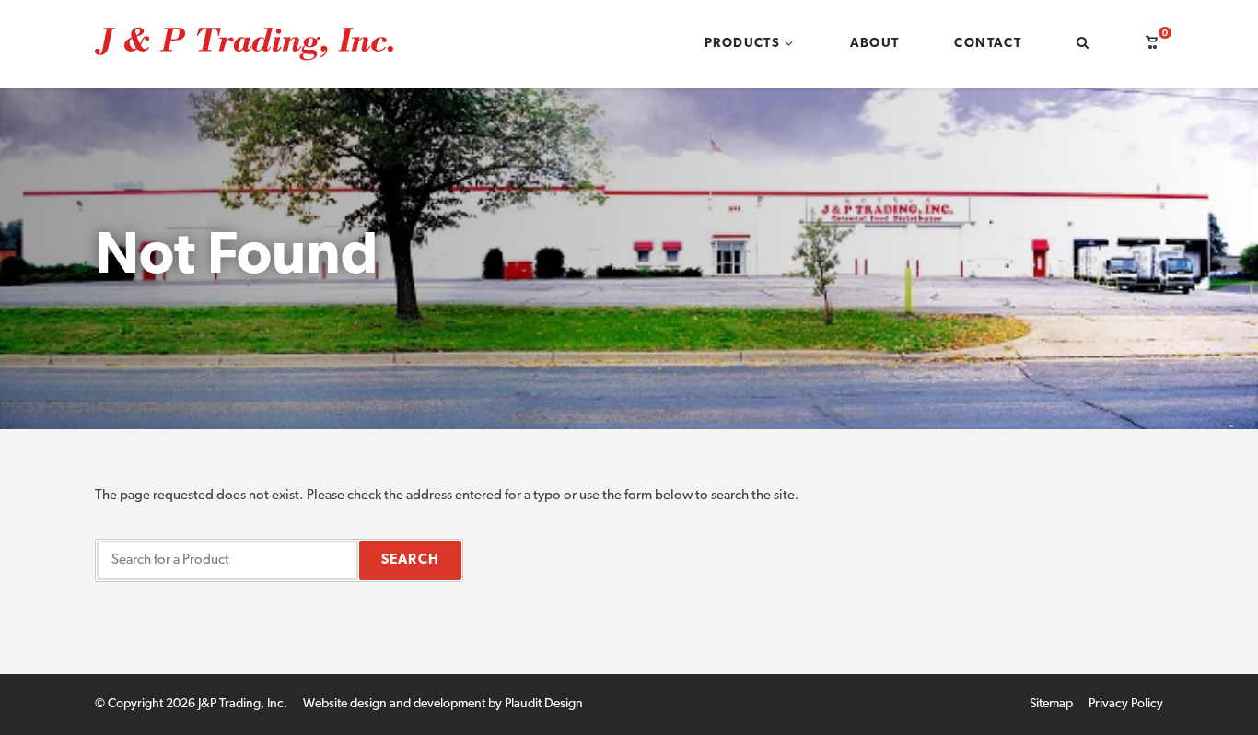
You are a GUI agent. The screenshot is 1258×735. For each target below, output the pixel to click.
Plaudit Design (544, 704)
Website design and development (394, 704)
